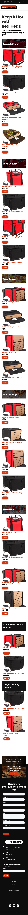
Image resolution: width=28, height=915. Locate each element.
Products (14, 881)
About (14, 884)
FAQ (14, 887)
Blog (14, 894)
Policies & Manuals (14, 890)
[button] (26, 7)
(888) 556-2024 (8, 2)
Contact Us (14, 897)
